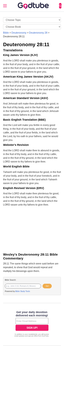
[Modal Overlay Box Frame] (32, 324)
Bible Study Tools (22, 291)
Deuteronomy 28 (38, 32)
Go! (47, 286)
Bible (6, 32)
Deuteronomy (18, 32)
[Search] (60, 6)
